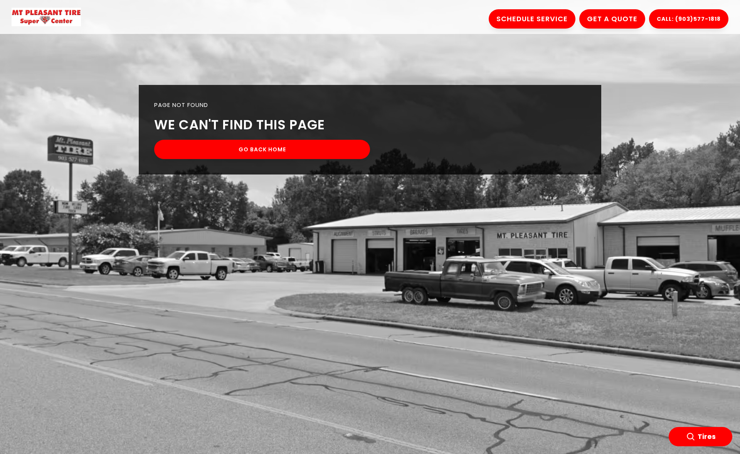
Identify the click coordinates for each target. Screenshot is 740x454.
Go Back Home (262, 149)
